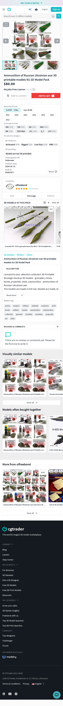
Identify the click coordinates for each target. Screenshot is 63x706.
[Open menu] (3, 9)
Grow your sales (9, 605)
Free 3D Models (9, 585)
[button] (53, 16)
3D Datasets (7, 575)
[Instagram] (16, 694)
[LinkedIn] (4, 694)
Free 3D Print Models (11, 590)
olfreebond (21, 185)
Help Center (7, 559)
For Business (8, 570)
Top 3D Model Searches (13, 620)
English (37, 683)
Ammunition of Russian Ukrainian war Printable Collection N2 (27, 450)
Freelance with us (10, 615)
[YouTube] (10, 694)
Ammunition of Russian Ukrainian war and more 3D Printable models (30, 505)
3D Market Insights (10, 610)
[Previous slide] (6, 41)
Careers (5, 554)
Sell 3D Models (9, 600)
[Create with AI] (30, 9)
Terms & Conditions (11, 683)
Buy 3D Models (8, 565)
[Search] (58, 16)
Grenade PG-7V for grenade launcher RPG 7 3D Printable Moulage (30, 246)
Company (6, 544)
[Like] (12, 102)
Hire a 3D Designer (10, 580)
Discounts (6, 595)
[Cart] (36, 9)
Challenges (7, 640)
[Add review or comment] (57, 326)
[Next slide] (57, 41)
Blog (4, 549)
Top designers (8, 635)
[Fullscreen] (6, 24)
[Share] (50, 102)
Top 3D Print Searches (12, 625)
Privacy (26, 683)
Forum (5, 645)
